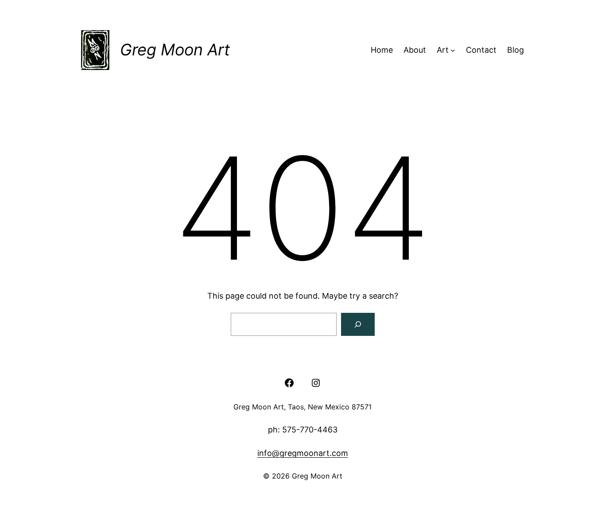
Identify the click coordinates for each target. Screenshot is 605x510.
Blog (515, 50)
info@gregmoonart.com (302, 453)
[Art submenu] (452, 50)
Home (382, 50)
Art (443, 50)
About (414, 50)
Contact (481, 50)
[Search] (358, 324)
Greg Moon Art (175, 49)
